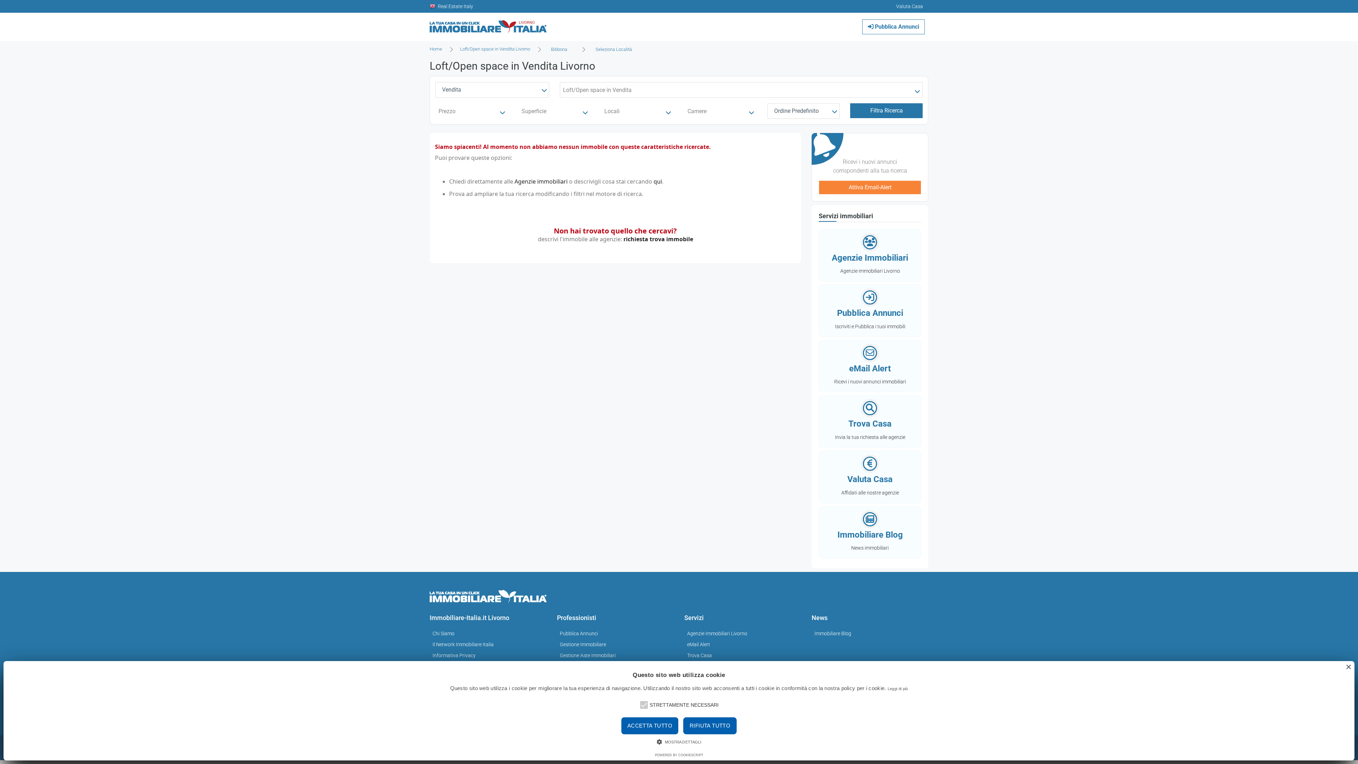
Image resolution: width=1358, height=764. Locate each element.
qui (658, 181)
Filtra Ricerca (886, 110)
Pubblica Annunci (896, 26)
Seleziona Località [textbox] (614, 49)
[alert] (679, 710)
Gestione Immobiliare (583, 644)
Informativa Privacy (454, 655)
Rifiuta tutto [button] (710, 726)
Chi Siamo (443, 633)
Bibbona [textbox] (559, 49)
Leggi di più (898, 689)
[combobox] (561, 49)
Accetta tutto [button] (649, 726)
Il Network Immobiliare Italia (463, 644)
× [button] (1348, 667)
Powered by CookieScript (679, 755)
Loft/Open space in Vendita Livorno (495, 49)
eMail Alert (698, 644)
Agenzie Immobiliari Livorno (717, 633)
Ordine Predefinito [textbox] (796, 111)
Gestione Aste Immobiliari (588, 655)
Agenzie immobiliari (541, 181)
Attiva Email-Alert (870, 187)
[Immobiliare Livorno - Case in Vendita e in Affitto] (488, 24)
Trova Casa (699, 655)
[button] (643, 704)
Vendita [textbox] (451, 89)
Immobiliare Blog (832, 633)
